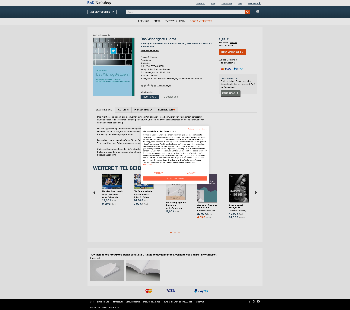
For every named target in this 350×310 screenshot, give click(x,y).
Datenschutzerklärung (197, 129)
